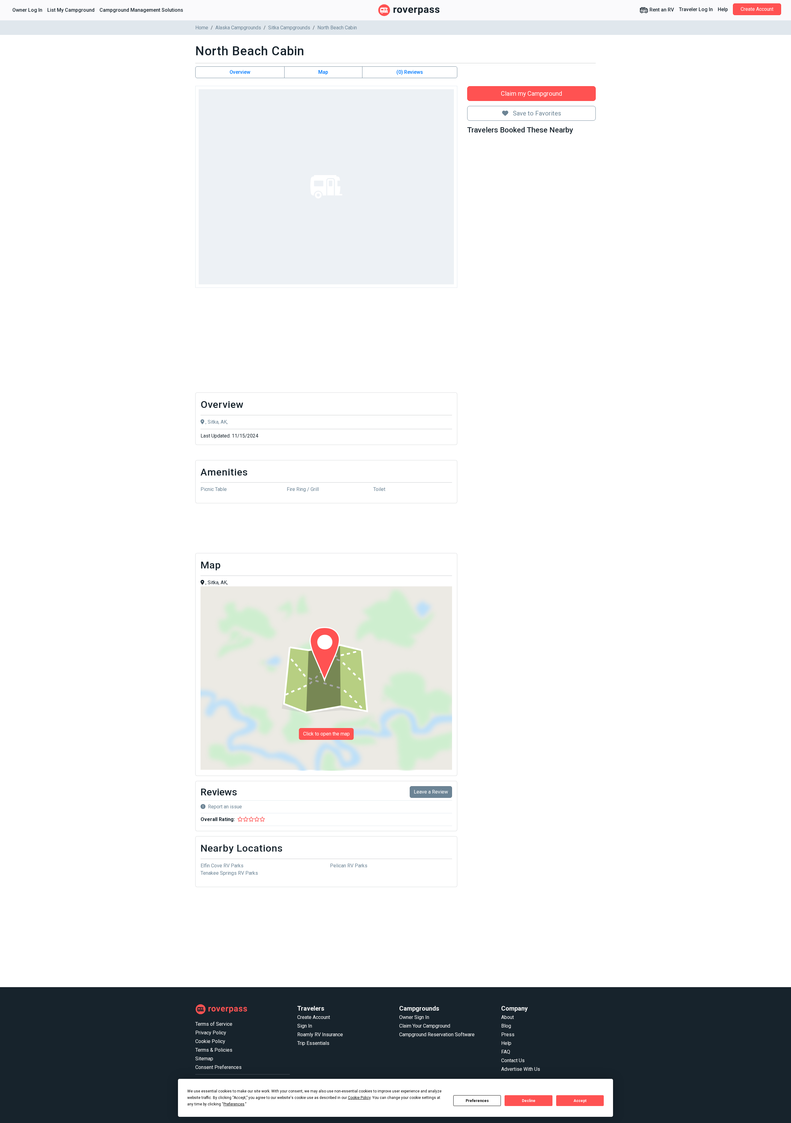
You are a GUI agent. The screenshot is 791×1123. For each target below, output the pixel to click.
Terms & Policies (213, 1050)
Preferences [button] (233, 1104)
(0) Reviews (409, 72)
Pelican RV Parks (348, 866)
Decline (528, 1101)
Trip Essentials (313, 1043)
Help (723, 9)
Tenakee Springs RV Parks (229, 873)
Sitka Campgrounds (289, 28)
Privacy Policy (210, 1033)
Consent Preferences (218, 1067)
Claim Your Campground (424, 1026)
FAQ (505, 1052)
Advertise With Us (520, 1069)
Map (323, 72)
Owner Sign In (414, 1017)
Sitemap (204, 1059)
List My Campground (71, 10)
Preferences (477, 1101)
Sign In (304, 1026)
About (507, 1017)
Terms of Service (213, 1024)
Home (201, 28)
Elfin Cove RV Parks (222, 866)
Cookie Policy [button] (359, 1098)
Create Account (757, 9)
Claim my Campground (531, 93)
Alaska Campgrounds (238, 28)
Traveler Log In (696, 9)
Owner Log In (27, 10)
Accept (579, 1101)
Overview (240, 72)
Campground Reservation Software (437, 1034)
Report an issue (225, 807)
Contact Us (513, 1060)
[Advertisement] (326, 342)
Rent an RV (661, 10)
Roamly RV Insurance (320, 1034)
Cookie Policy (210, 1041)
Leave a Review (431, 792)
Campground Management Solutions (141, 10)
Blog (506, 1026)
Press (507, 1034)
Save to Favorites (536, 113)
